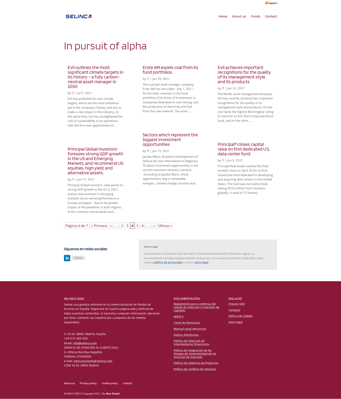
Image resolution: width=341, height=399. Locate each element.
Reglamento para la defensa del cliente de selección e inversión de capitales (196, 307)
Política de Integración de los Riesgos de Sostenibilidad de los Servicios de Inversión (195, 353)
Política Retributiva (186, 335)
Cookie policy (110, 383)
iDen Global (113, 393)
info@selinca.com (85, 343)
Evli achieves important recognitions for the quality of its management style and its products (244, 74)
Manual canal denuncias (190, 329)
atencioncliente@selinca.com (93, 361)
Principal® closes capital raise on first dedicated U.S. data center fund (244, 149)
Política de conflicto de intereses (195, 369)
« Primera (99, 225)
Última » (165, 225)
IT (73, 93)
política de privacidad (168, 262)
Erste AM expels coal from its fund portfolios (170, 69)
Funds (255, 16)
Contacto (234, 310)
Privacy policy (88, 383)
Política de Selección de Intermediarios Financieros (191, 342)
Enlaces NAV (237, 304)
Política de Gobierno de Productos (196, 363)
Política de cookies (241, 316)
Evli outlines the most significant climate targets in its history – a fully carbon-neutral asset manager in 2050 (95, 76)
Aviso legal (236, 322)
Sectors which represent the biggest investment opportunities (170, 139)
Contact (271, 16)
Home (223, 16)
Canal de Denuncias (187, 322)
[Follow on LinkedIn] (67, 258)
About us (239, 16)
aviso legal (201, 262)
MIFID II (179, 316)
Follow (78, 258)
